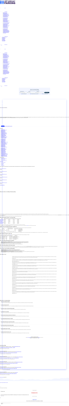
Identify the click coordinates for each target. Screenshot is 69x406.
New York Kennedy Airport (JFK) (6, 64)
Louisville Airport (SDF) (5, 60)
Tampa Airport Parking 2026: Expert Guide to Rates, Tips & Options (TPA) (8, 368)
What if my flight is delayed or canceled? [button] (5, 328)
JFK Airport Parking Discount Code (3, 168)
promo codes (39, 337)
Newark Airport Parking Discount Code (3, 171)
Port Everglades (2, 163)
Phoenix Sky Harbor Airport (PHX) (6, 66)
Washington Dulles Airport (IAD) (6, 71)
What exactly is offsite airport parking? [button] (5, 301)
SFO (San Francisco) (2, 222)
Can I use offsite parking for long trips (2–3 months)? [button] (7, 318)
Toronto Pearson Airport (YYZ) (4, 160)
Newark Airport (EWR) (3, 144)
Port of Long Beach (4, 79)
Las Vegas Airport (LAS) (5, 59)
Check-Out (38, 91)
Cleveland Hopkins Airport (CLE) (4, 133)
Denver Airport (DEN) (3, 134)
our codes (27, 225)
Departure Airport (22, 91)
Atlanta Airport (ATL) (5, 53)
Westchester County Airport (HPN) (6, 72)
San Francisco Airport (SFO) (3, 152)
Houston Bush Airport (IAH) (3, 137)
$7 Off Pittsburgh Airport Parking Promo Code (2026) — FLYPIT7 (7, 347)
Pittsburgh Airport (15, 346)
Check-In (29, 91)
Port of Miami (2, 164)
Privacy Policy (6, 382)
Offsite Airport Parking (2, 356)
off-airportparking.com (29, 337)
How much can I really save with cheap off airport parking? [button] (7, 308)
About (0, 382)
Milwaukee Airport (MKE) (5, 61)
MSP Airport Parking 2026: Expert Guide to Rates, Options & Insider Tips (8, 373)
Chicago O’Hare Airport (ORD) (4, 132)
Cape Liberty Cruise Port (3, 162)
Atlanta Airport (17, 351)
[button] (3, 107)
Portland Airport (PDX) (3, 148)
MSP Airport (16, 372)
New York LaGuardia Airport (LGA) (6, 63)
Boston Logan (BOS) (5, 54)
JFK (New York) (1, 219)
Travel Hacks (19, 367)
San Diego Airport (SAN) (5, 69)
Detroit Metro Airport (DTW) (5, 57)
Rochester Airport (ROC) (3, 150)
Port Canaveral (3, 78)
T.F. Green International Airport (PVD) (4, 154)
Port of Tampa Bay (3, 81)
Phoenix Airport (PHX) (3, 146)
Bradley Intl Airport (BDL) (3, 131)
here (10, 234)
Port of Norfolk (3, 80)
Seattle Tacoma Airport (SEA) (3, 153)
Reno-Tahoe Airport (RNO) (3, 149)
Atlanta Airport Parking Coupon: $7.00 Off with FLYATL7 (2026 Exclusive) (8, 352)
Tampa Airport (16, 367)
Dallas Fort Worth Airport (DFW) (6, 56)
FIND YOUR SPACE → (47, 92)
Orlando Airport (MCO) (5, 65)
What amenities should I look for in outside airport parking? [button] (7, 321)
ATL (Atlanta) (1, 221)
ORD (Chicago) (1, 220)
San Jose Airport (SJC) (5, 70)
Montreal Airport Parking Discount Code (3, 182)
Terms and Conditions (3, 382)
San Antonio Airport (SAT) (5, 68)
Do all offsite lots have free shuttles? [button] (5, 311)
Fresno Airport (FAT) (3, 136)
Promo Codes (18, 346)
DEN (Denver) (1, 223)
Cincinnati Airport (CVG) (5, 55)
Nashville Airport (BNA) (5, 62)
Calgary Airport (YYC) (3, 158)
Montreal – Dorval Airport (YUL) (6, 73)
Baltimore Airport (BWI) (3, 130)
